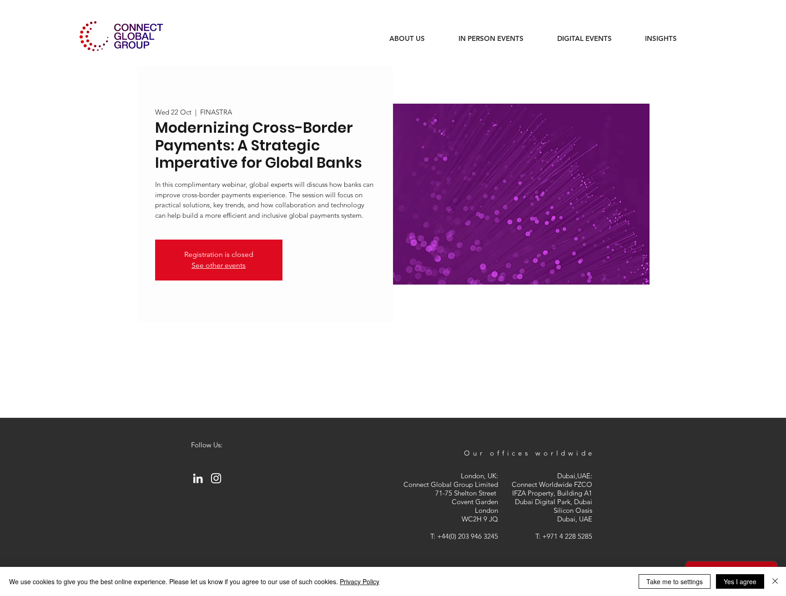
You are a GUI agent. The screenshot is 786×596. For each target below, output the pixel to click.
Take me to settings (674, 581)
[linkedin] (198, 478)
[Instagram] (216, 478)
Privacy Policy (359, 581)
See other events (218, 265)
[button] (660, 38)
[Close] (775, 581)
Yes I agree (740, 581)
